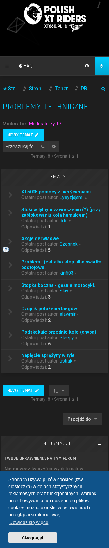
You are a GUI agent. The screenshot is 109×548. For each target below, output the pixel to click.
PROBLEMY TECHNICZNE (45, 106)
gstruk (66, 361)
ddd (63, 220)
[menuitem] (25, 66)
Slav (64, 291)
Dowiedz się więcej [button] (29, 522)
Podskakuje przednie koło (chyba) (58, 332)
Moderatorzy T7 (45, 123)
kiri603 (67, 273)
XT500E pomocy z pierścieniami (56, 192)
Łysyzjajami (71, 197)
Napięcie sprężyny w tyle (48, 355)
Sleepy (67, 337)
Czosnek (69, 244)
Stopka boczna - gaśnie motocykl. (58, 285)
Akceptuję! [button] (32, 537)
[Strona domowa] (54, 17)
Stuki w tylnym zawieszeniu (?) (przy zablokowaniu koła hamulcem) (61, 212)
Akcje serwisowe (40, 238)
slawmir (68, 314)
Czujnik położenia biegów (49, 308)
